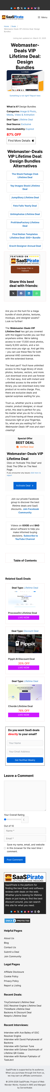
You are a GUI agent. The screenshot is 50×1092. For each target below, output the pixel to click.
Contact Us (10, 947)
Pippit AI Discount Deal (21, 659)
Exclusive (26, 124)
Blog (6, 942)
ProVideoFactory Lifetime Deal (25, 224)
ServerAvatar (26, 1087)
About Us (9, 938)
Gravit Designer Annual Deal (25, 246)
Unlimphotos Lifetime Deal (25, 214)
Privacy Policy (11, 981)
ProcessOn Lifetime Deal (22, 613)
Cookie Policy (11, 976)
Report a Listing (12, 985)
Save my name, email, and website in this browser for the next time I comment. (26, 848)
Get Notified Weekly (25, 760)
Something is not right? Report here (25, 95)
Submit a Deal (11, 952)
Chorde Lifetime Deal (20, 706)
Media (10, 114)
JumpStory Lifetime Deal (25, 197)
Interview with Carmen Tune (19, 1046)
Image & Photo (28, 111)
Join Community (12, 956)
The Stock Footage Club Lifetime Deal (25, 176)
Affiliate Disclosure (14, 972)
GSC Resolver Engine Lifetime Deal (22, 1005)
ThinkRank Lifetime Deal (17, 1009)
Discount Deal (31, 631)
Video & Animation (25, 114)
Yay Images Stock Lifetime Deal (25, 187)
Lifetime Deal (26, 119)
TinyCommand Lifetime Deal (19, 1002)
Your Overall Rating (14, 815)
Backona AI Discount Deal (17, 1012)
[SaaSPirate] (12, 17)
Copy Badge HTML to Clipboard (25, 269)
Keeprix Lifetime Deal (15, 1015)
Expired (30, 129)
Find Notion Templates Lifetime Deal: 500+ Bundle (25, 236)
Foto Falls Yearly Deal (25, 205)
